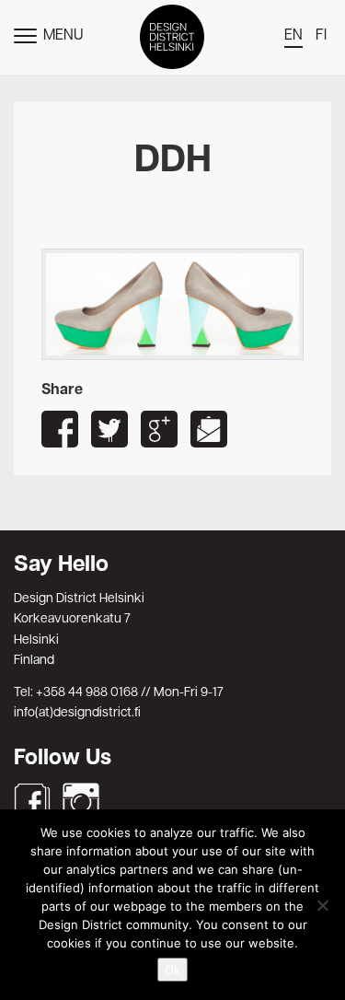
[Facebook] (32, 801)
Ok (172, 969)
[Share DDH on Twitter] (109, 429)
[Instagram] (81, 801)
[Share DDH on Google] (159, 429)
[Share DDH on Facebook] (59, 429)
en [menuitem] (293, 36)
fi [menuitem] (321, 36)
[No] (322, 905)
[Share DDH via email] (208, 429)
